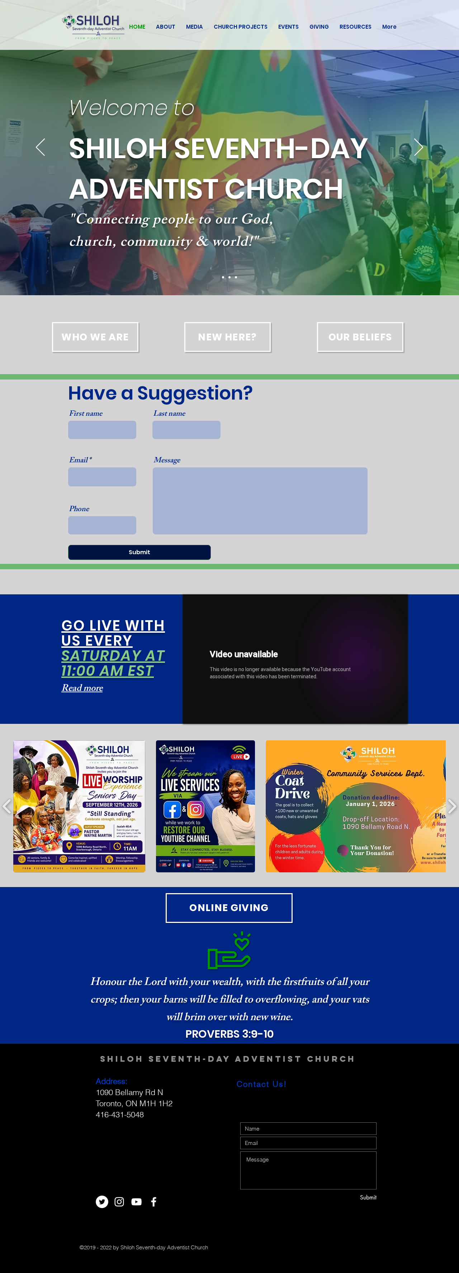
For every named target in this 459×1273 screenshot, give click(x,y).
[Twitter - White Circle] (102, 1202)
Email (78, 461)
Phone (79, 510)
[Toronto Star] (236, 277)
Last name (169, 414)
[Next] (418, 147)
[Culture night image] (229, 277)
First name (85, 414)
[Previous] (40, 147)
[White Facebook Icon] (153, 1202)
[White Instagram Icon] (119, 1202)
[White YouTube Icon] (136, 1202)
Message (166, 461)
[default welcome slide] (223, 277)
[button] (79, 806)
